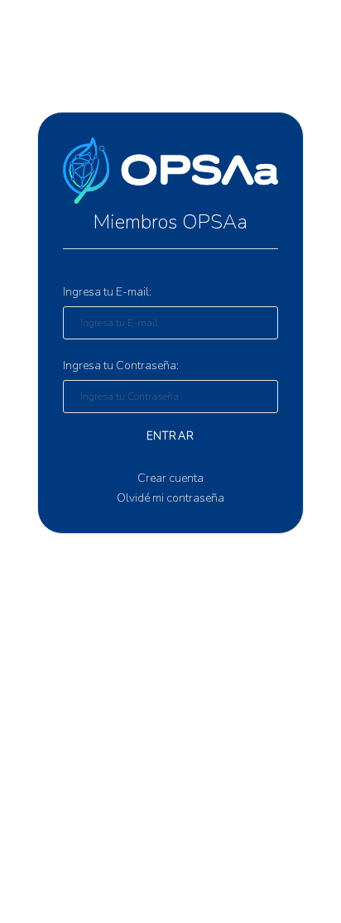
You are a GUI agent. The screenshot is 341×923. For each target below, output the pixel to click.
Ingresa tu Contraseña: (121, 365)
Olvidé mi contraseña (170, 498)
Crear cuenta (170, 478)
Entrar (170, 436)
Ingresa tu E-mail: (107, 292)
